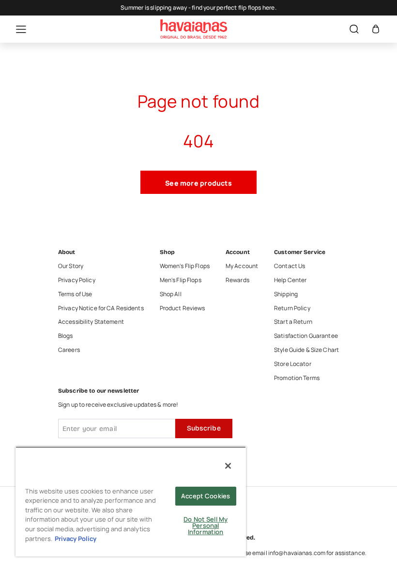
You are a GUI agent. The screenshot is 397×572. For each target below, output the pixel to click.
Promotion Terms (297, 378)
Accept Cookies (205, 496)
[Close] (228, 466)
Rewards (237, 280)
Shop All (171, 294)
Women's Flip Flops (185, 266)
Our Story (70, 266)
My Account (242, 266)
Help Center (290, 280)
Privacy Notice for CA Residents (101, 308)
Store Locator (292, 364)
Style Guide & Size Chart (306, 350)
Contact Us (289, 266)
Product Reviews (182, 308)
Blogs (65, 336)
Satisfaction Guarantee (306, 336)
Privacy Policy (76, 280)
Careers (69, 350)
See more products (198, 183)
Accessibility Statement (91, 322)
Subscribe (204, 428)
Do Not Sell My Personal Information (205, 525)
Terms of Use (75, 294)
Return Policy (292, 308)
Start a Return (293, 322)
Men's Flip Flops (180, 280)
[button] (16, 29)
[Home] (193, 29)
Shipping (286, 294)
